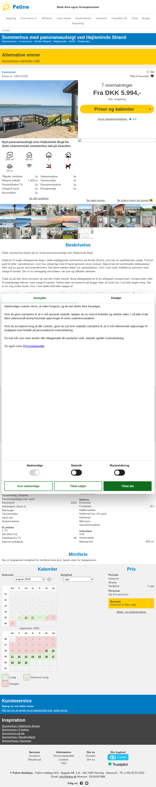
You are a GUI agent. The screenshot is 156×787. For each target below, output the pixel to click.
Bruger (146, 18)
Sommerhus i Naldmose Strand (21, 726)
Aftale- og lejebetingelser (131, 611)
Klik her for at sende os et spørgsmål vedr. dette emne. (35, 710)
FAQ (63, 763)
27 (32, 617)
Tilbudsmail (34, 759)
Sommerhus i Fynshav (15, 729)
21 (12, 656)
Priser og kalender (114, 109)
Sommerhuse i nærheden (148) (21, 60)
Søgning (11, 18)
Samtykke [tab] (39, 298)
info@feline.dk (67, 776)
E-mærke (117, 757)
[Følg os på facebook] (81, 783)
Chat (135, 18)
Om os (91, 759)
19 (46, 650)
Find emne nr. (29, 18)
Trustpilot (117, 763)
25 (39, 656)
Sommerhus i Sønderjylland (18, 736)
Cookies (63, 759)
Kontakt (90, 755)
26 (26, 617)
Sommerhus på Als (13, 733)
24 (32, 656)
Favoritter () (119, 18)
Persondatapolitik (63, 755)
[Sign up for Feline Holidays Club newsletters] (86, 783)
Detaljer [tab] (116, 298)
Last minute (64, 18)
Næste (49, 579)
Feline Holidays (78, 7)
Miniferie (47, 18)
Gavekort (101, 18)
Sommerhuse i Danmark (16, 740)
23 (26, 656)
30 (26, 662)
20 (53, 650)
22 (19, 656)
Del (152, 71)
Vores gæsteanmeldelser (112, 118)
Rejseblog (78, 23)
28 (12, 662)
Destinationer (83, 18)
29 (19, 662)
